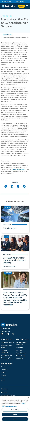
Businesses (19, 347)
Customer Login (6, 1)
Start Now (21, 6)
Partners (3, 375)
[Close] (28, 398)
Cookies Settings (15, 409)
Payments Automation (7, 342)
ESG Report (4, 389)
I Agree (15, 419)
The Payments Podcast (18, 169)
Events (3, 381)
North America (20, 1)
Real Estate (19, 358)
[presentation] (27, 6)
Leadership (4, 369)
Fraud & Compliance (6, 358)
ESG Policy (4, 392)
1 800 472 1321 (5, 331)
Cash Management (6, 355)
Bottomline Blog (7, 35)
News (2, 378)
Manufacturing (20, 356)
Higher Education (21, 353)
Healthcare (19, 350)
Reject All (15, 414)
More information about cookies (9, 406)
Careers (3, 372)
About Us (3, 367)
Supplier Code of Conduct (8, 395)
